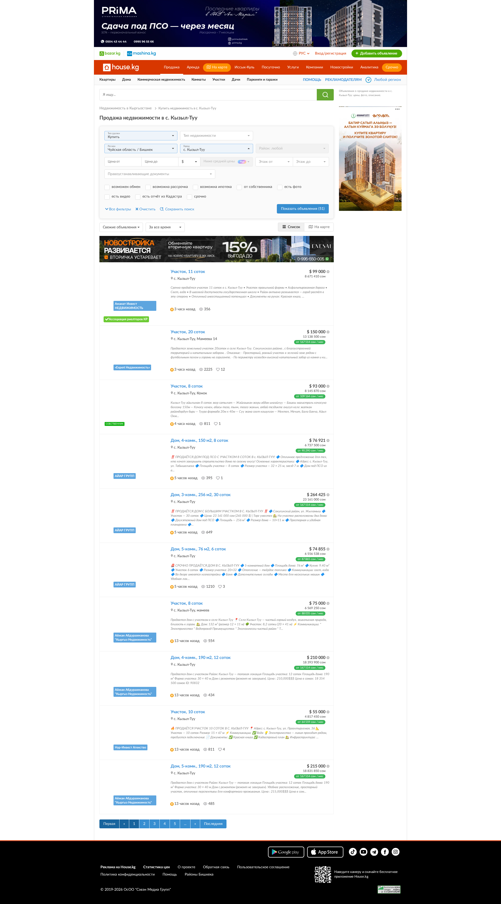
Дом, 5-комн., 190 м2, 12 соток (201, 766)
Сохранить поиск (179, 209)
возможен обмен (126, 187)
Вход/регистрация (330, 53)
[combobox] (140, 135)
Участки (218, 79)
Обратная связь (216, 867)
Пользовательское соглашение (263, 867)
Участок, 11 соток (188, 272)
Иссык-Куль (244, 67)
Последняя (213, 824)
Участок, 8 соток (187, 386)
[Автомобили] (141, 53)
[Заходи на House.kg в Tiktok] (353, 852)
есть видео (121, 196)
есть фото (292, 187)
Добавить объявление (378, 53)
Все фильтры (120, 209)
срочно (200, 196)
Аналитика (369, 67)
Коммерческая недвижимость (161, 79)
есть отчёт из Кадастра (162, 196)
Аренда (193, 67)
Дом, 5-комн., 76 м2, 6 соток (198, 549)
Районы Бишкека (199, 874)
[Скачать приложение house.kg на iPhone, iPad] (325, 852)
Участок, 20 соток (188, 332)
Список (294, 227)
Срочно (392, 67)
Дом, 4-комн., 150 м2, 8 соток (199, 440)
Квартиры (107, 79)
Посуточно (271, 67)
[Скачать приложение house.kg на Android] (286, 852)
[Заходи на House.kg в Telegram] (374, 852)
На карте (219, 67)
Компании (314, 67)
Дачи (236, 79)
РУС (303, 53)
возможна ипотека (216, 187)
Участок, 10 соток (188, 712)
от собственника (258, 187)
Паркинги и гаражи (262, 79)
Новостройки (341, 67)
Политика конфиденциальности (127, 874)
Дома (126, 79)
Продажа (172, 67)
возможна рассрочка (170, 187)
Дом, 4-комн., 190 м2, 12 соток (201, 658)
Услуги (293, 67)
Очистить (147, 209)
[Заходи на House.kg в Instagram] (395, 852)
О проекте (186, 867)
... (185, 824)
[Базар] (109, 53)
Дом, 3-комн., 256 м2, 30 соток (201, 495)
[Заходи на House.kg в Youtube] (363, 852)
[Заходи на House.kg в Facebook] (385, 852)
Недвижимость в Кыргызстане (126, 108)
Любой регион (387, 80)
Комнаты (199, 79)
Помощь (170, 874)
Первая (109, 824)
